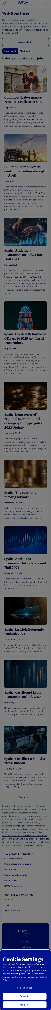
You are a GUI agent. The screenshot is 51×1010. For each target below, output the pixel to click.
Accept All (25, 1005)
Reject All (24, 996)
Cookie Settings (24, 988)
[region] (25, 979)
